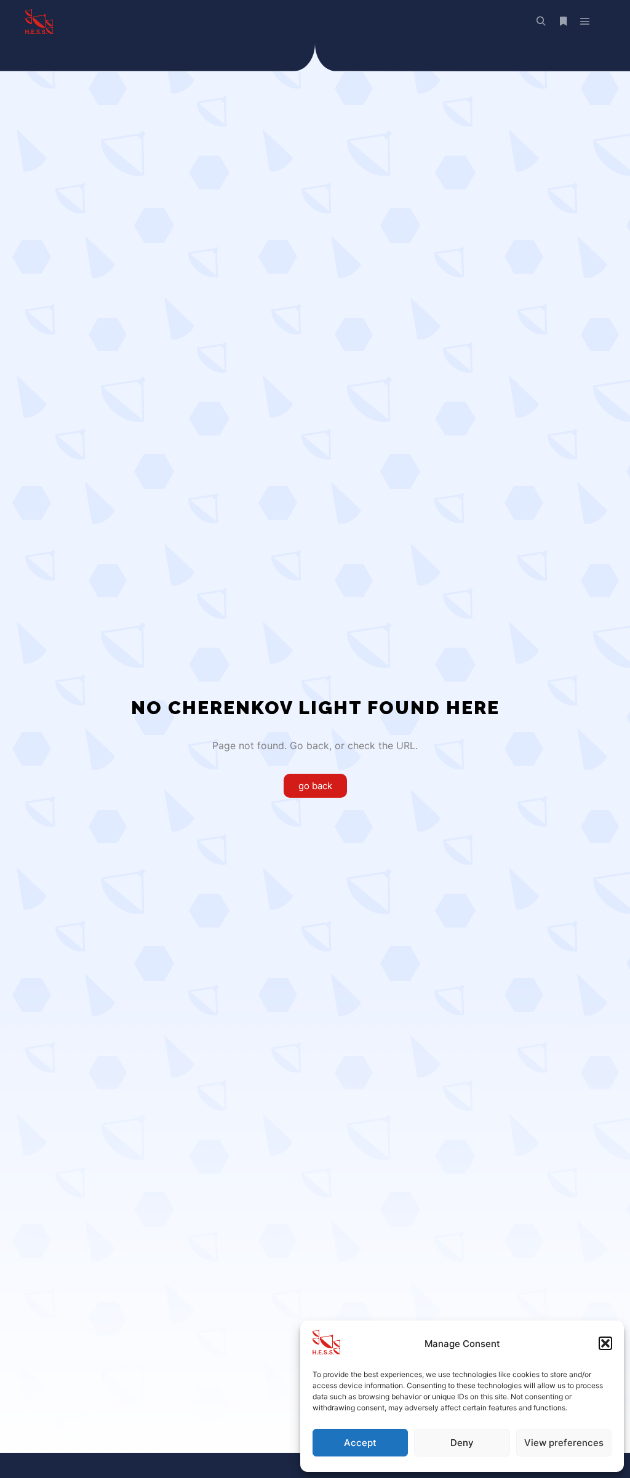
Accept (360, 1442)
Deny (462, 1442)
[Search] (541, 22)
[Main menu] (585, 22)
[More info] (563, 22)
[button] (605, 1343)
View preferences (564, 1442)
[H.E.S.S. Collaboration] (39, 21)
